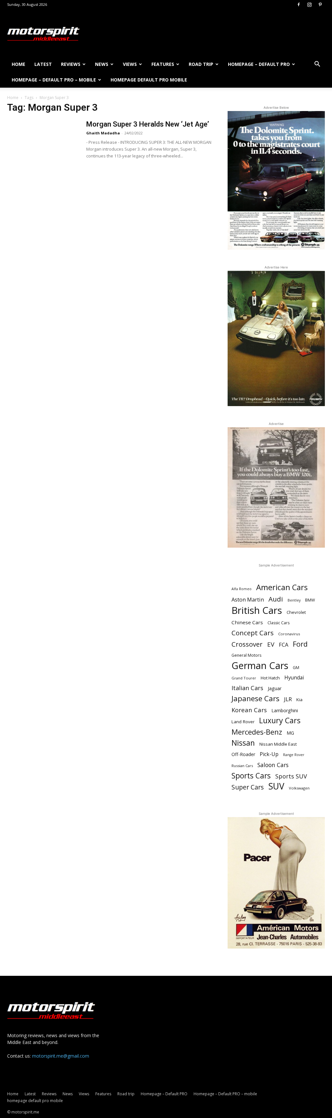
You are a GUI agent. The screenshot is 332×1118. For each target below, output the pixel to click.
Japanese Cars (255, 698)
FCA (283, 644)
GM (296, 667)
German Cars (259, 665)
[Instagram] (309, 4)
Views (130, 64)
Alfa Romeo (241, 589)
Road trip (201, 64)
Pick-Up (269, 754)
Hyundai (294, 677)
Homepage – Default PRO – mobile (54, 80)
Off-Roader (243, 754)
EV (270, 644)
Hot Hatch (270, 678)
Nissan (243, 742)
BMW (310, 600)
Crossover (247, 644)
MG (290, 733)
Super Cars (247, 787)
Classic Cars (278, 623)
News (101, 64)
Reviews (70, 64)
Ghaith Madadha (103, 132)
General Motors (246, 655)
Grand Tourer (243, 678)
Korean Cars (249, 709)
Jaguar (274, 688)
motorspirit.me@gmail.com (60, 1056)
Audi (275, 599)
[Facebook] (298, 4)
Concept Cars (252, 632)
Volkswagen (299, 788)
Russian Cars (242, 765)
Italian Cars (247, 688)
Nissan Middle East (278, 744)
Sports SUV (291, 776)
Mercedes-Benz (256, 731)
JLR (288, 699)
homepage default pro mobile (149, 80)
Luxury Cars (280, 720)
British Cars (256, 610)
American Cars (282, 587)
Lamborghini (284, 710)
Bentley (294, 600)
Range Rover (293, 754)
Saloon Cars (273, 765)
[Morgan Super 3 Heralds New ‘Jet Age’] (42, 144)
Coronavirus (289, 633)
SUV (276, 786)
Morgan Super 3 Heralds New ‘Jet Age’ (147, 124)
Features (162, 64)
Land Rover (243, 722)
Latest (43, 64)
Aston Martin (247, 599)
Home (18, 64)
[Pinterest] (320, 4)
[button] (317, 65)
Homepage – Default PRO (259, 64)
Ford (300, 643)
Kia (299, 699)
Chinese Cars (247, 622)
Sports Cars (251, 775)
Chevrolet (296, 612)
